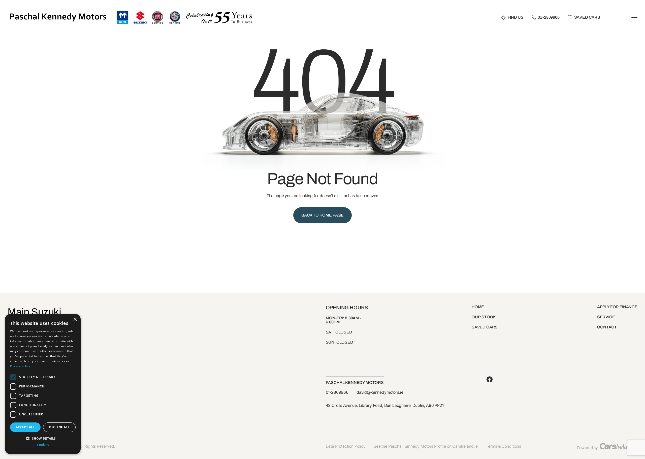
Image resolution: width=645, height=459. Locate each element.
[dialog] (43, 384)
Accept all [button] (25, 427)
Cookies (43, 444)
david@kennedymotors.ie (380, 392)
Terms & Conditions (503, 446)
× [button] (75, 319)
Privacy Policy (20, 366)
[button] (43, 438)
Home (478, 307)
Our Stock (484, 317)
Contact (607, 327)
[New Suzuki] (140, 13)
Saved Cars (587, 17)
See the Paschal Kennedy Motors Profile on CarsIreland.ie (426, 446)
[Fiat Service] (157, 13)
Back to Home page (322, 215)
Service (606, 317)
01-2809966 (548, 17)
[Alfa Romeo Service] (175, 13)
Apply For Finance (617, 307)
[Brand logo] (123, 13)
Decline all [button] (59, 427)
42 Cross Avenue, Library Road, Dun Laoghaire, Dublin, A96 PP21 (385, 405)
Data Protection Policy (346, 446)
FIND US (516, 17)
